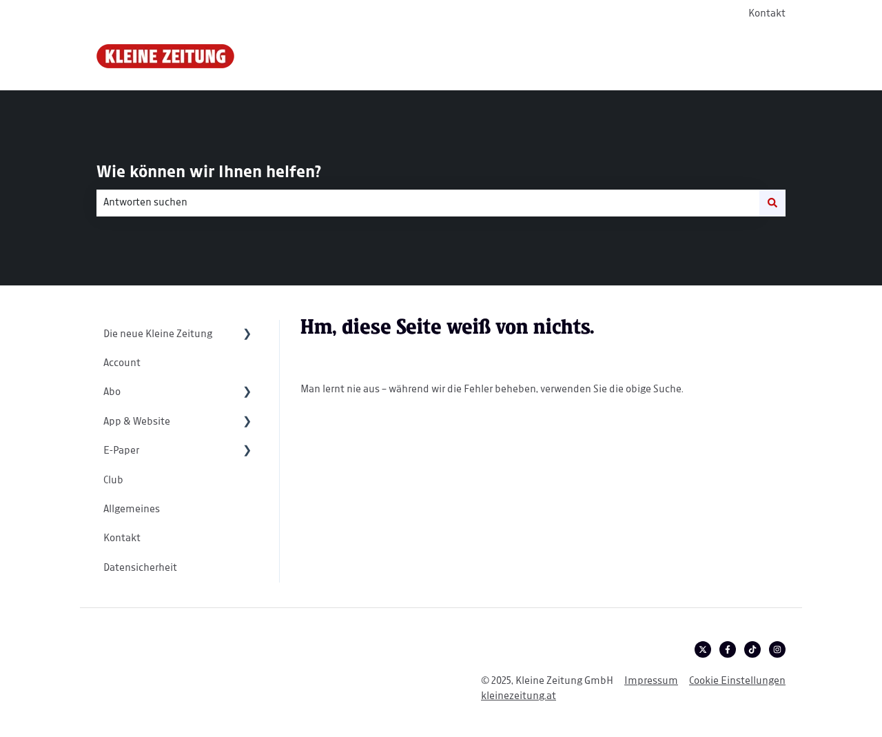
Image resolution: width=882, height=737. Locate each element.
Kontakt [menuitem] (122, 538)
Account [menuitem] (122, 363)
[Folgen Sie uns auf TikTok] (752, 649)
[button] (247, 335)
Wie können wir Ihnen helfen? (208, 172)
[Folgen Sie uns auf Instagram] (777, 649)
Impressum (651, 681)
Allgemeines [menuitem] (131, 509)
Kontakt (767, 14)
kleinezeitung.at (518, 696)
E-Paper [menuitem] (121, 451)
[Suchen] (772, 203)
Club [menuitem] (113, 480)
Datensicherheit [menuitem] (140, 568)
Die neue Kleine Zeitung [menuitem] (157, 334)
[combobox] (427, 203)
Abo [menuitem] (112, 392)
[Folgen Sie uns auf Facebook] (727, 649)
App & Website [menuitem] (136, 422)
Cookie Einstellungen (737, 681)
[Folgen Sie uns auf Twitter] (703, 649)
